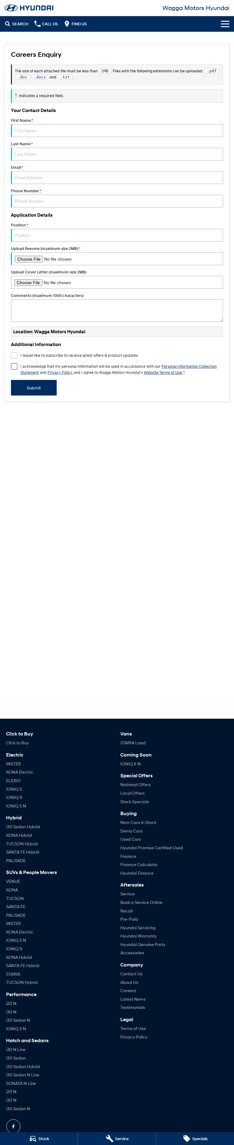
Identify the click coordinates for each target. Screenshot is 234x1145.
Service (127, 893)
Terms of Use (133, 1028)
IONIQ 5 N (16, 805)
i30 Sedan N (18, 1020)
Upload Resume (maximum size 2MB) (45, 248)
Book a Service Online (141, 902)
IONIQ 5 (14, 789)
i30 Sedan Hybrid (23, 826)
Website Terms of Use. (163, 372)
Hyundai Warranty (138, 935)
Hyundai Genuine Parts (142, 944)
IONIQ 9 (14, 797)
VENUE (13, 881)
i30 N (11, 1011)
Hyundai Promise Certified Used (151, 847)
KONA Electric (20, 772)
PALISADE (16, 860)
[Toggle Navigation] (225, 23)
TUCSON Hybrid (22, 843)
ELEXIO (13, 780)
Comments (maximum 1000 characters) (47, 295)
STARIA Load (133, 742)
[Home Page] (29, 8)
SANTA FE (15, 906)
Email (17, 167)
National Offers (135, 784)
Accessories (132, 952)
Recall (126, 910)
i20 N (11, 1003)
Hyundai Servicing (137, 927)
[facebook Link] (13, 1126)
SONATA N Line (21, 1083)
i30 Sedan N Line (22, 1074)
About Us (129, 982)
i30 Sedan (16, 1057)
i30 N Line (16, 1049)
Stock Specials (134, 801)
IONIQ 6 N (130, 763)
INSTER (13, 763)
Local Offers (132, 793)
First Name (22, 120)
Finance (128, 856)
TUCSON (15, 898)
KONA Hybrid (19, 835)
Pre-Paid (129, 919)
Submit (34, 387)
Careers (128, 990)
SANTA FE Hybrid (22, 851)
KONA (12, 889)
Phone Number (26, 191)
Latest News (133, 999)
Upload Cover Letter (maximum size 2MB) (48, 272)
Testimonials (132, 1007)
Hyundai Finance (137, 873)
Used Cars (130, 839)
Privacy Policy (60, 372)
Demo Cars (131, 830)
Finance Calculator (139, 864)
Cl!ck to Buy (17, 742)
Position (19, 225)
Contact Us (131, 973)
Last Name (22, 144)
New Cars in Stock (138, 822)
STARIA (13, 974)
